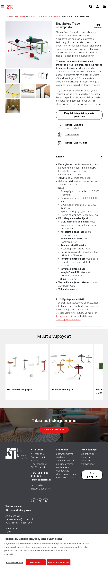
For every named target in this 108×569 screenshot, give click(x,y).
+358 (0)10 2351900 (21, 522)
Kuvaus (60, 156)
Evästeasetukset (14, 562)
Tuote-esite (72, 134)
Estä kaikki (35, 562)
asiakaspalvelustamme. (68, 319)
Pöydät (40, 16)
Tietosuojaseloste (40, 488)
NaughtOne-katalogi (76, 142)
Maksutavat (11, 528)
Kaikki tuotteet (19, 16)
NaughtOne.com (74, 124)
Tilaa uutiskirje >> (54, 429)
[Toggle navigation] (3, 6)
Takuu (8, 531)
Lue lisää (9, 554)
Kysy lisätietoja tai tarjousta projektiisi (79, 115)
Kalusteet (31, 16)
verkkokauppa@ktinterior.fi (19, 519)
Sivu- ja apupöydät (52, 16)
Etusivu (8, 16)
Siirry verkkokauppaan (18, 510)
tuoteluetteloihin (64, 316)
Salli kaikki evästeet (58, 562)
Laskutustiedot (38, 485)
